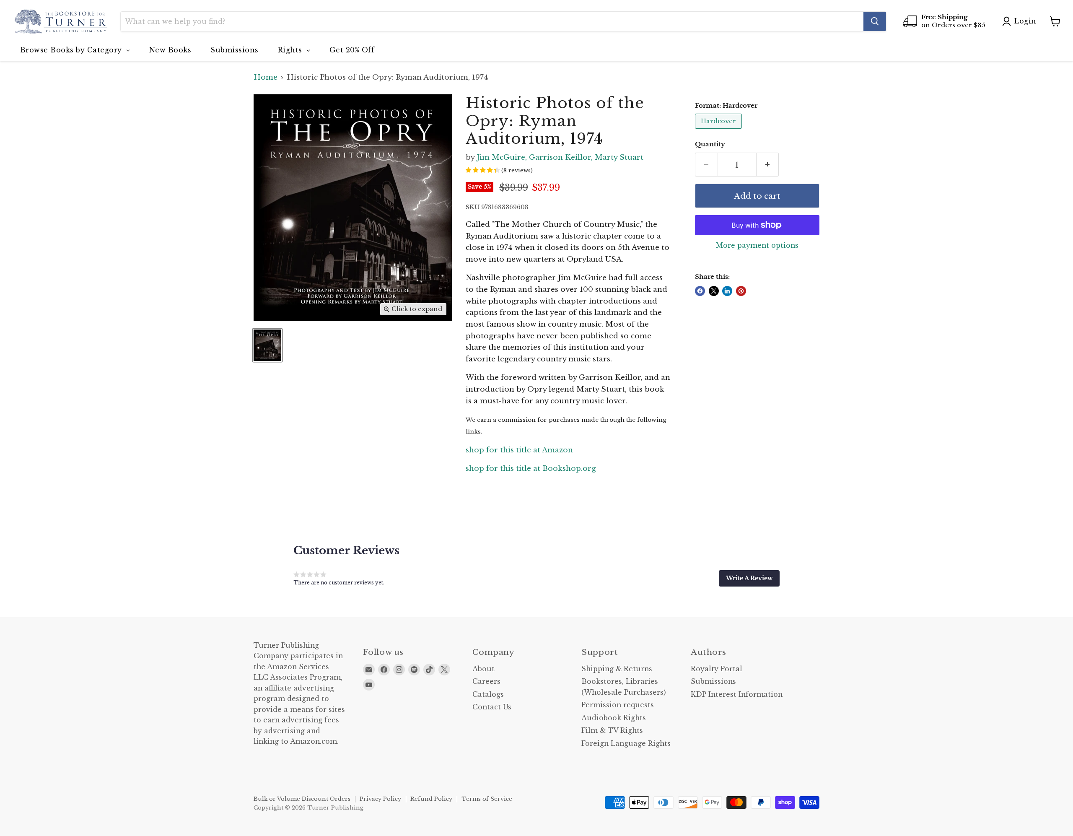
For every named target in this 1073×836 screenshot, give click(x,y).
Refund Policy (431, 798)
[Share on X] (714, 291)
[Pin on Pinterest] (741, 291)
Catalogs (488, 694)
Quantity (710, 144)
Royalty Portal (716, 669)
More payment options (757, 245)
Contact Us (491, 707)
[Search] (874, 21)
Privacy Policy (380, 798)
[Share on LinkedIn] (727, 291)
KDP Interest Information (737, 694)
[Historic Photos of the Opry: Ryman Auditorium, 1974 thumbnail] (267, 345)
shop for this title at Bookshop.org (531, 468)
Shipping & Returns (616, 669)
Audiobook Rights (613, 718)
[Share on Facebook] (700, 291)
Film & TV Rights (612, 731)
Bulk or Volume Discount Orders (302, 798)
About (483, 669)
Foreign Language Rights (626, 744)
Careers (486, 681)
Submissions (713, 681)
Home (265, 77)
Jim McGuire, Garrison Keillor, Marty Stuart (560, 157)
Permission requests (617, 705)
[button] (749, 578)
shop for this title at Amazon (519, 450)
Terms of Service (486, 798)
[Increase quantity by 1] (768, 165)
